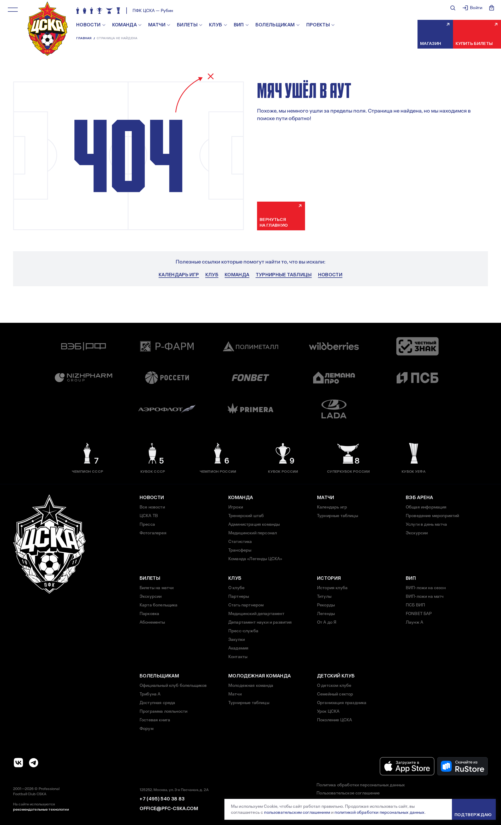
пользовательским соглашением (297, 812)
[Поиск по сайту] (453, 8)
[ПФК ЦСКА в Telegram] (33, 762)
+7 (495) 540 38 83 (162, 799)
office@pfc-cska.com (169, 808)
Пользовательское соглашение (348, 793)
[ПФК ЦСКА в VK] (18, 762)
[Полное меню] (13, 10)
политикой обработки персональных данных (379, 812)
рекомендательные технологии (41, 809)
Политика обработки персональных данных (361, 784)
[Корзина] (491, 8)
